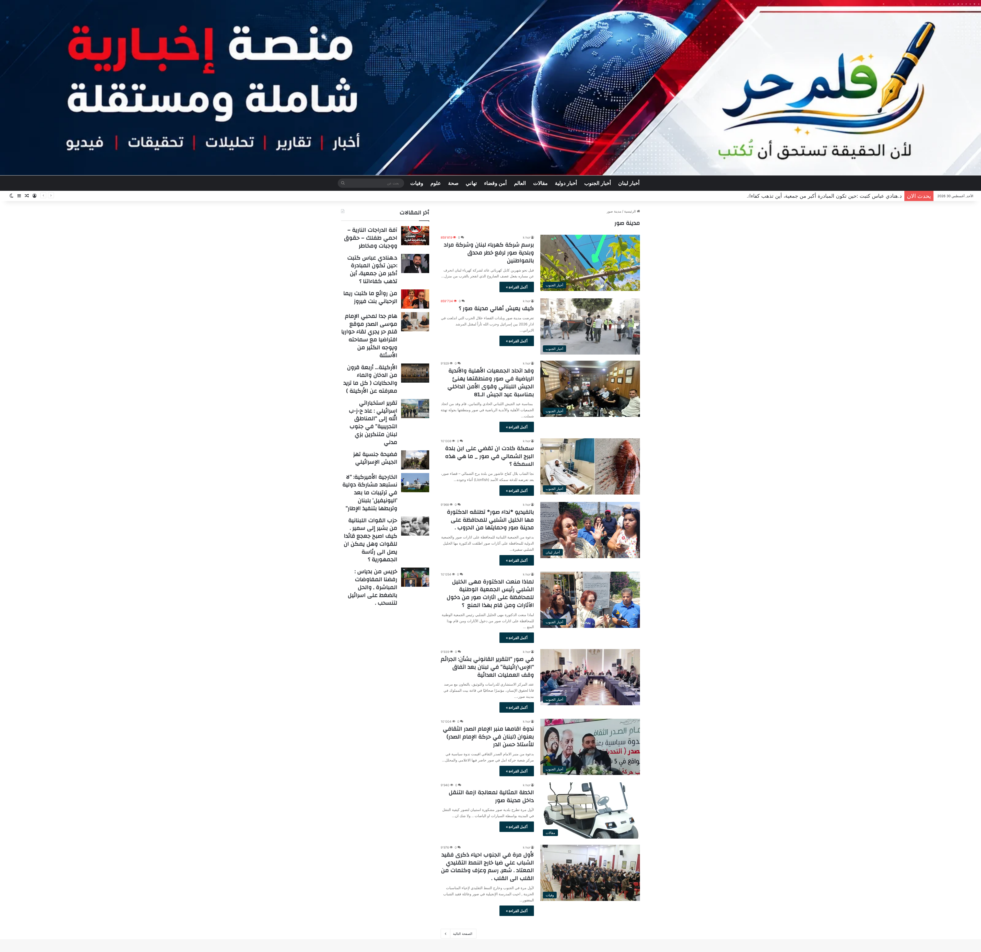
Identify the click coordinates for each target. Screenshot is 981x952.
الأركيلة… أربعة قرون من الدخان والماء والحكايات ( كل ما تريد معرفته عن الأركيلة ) (370, 379)
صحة (453, 183)
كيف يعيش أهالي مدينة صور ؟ (496, 308)
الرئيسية (630, 211)
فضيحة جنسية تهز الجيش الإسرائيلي (375, 458)
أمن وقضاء (495, 183)
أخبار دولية (566, 183)
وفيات (416, 183)
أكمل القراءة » (517, 287)
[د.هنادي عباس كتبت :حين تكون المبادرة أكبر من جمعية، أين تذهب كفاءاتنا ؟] (415, 263)
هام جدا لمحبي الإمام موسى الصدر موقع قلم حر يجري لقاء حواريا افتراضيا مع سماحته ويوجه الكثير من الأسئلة (369, 335)
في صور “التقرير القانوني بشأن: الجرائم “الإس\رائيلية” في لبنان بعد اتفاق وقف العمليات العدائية (487, 667)
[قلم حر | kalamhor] (490, 87)
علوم (435, 183)
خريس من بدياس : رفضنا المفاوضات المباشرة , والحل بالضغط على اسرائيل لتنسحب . (372, 587)
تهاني (471, 183)
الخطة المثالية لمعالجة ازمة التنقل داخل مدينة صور (491, 796)
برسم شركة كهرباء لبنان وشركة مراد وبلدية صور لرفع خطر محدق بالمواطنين (489, 253)
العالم (520, 183)
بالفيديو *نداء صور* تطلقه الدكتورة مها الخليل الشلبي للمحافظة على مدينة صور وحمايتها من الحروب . (490, 520)
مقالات (540, 183)
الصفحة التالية (462, 934)
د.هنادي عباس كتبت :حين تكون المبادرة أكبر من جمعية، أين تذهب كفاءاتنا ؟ (372, 269)
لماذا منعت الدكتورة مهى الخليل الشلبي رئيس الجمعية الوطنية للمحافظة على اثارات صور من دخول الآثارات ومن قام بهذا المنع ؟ (490, 593)
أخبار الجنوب (597, 183)
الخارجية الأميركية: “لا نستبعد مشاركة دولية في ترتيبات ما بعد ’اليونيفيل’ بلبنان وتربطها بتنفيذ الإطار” (369, 492)
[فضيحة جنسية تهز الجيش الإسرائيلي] (415, 459)
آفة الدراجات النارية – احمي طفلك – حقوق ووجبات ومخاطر (370, 238)
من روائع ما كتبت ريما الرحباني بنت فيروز (857, 196)
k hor (526, 237)
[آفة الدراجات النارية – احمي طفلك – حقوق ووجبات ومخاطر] (415, 235)
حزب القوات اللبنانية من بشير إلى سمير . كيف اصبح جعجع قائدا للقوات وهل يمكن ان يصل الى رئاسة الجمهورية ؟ (370, 540)
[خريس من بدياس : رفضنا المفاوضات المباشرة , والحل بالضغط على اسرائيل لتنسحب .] (415, 577)
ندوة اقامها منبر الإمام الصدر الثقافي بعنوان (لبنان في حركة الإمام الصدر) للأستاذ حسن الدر (488, 737)
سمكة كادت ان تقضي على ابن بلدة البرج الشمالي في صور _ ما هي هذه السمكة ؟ (489, 456)
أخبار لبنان (629, 183)
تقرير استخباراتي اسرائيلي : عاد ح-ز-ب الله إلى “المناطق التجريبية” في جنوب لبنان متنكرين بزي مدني (373, 422)
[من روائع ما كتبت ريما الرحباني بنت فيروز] (415, 299)
